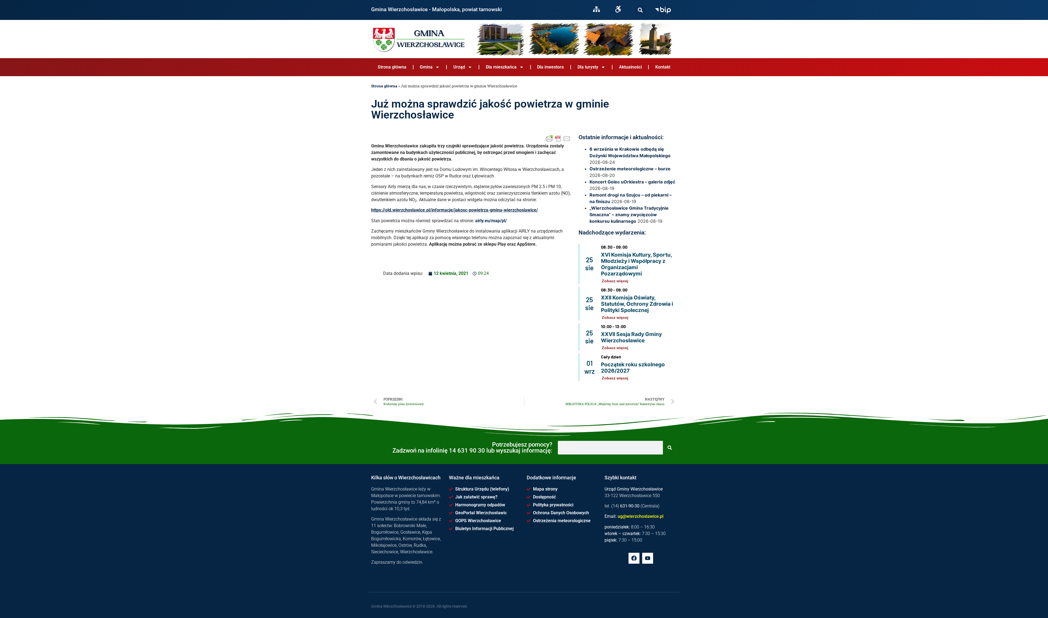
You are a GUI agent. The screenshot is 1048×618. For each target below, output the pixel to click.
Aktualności (630, 67)
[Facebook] (634, 558)
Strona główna (392, 67)
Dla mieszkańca (501, 67)
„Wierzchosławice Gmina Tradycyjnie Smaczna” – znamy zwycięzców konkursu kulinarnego (629, 214)
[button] (640, 9)
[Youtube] (647, 558)
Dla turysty (587, 67)
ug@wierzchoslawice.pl (640, 516)
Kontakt (662, 67)
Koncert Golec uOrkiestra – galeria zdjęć (632, 182)
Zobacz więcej (615, 281)
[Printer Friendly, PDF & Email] (558, 139)
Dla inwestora (550, 67)
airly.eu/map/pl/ (491, 220)
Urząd (459, 67)
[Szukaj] (640, 9)
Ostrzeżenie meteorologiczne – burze (630, 168)
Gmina (426, 67)
